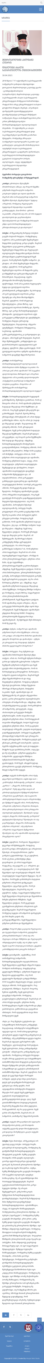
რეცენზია (9, 1346)
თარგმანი (27, 1341)
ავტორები (27, 1336)
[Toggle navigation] (40, 9)
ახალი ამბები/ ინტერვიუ (27, 1348)
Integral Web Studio (33, 1358)
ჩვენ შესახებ (9, 1336)
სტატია (6, 18)
